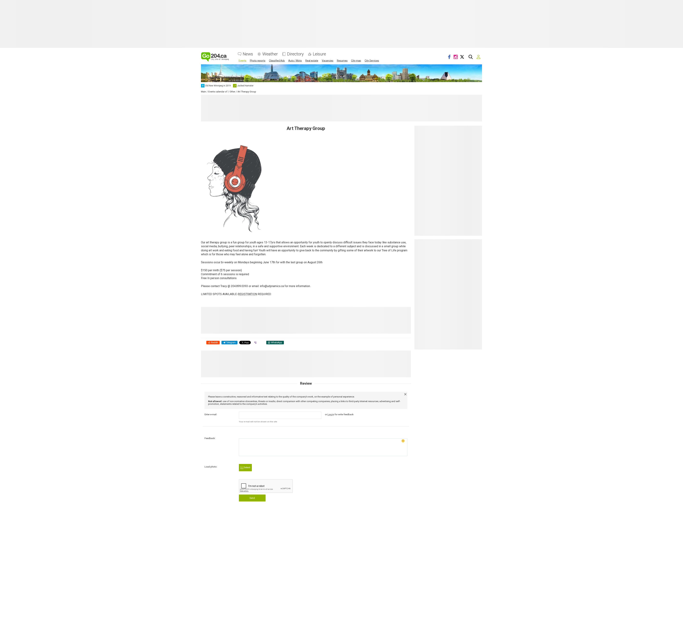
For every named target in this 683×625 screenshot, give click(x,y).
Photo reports (257, 60)
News (248, 54)
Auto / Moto (295, 60)
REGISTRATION (247, 294)
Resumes (342, 60)
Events (242, 60)
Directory (295, 54)
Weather (270, 54)
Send (252, 498)
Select (246, 467)
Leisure (319, 54)
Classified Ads (277, 60)
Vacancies (327, 60)
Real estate (311, 60)
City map (356, 60)
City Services (372, 60)
